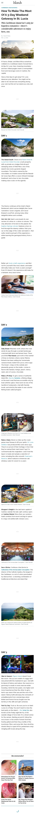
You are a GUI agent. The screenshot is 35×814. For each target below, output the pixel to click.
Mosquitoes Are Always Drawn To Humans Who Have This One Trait (8, 778)
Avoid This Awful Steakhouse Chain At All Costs (8, 801)
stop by (14, 378)
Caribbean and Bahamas (9, 7)
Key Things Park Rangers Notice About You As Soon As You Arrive (26, 801)
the (24, 710)
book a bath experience (17, 263)
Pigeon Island (17, 676)
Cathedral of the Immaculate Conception (15, 570)
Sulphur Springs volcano (9, 226)
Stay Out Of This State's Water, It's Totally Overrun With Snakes (26, 778)
